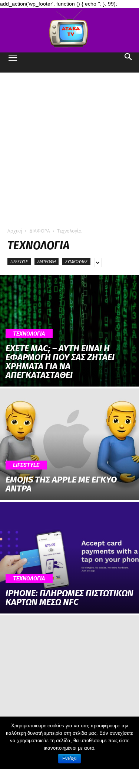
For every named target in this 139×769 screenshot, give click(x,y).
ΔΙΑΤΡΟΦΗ (46, 261)
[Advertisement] (69, 146)
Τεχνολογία (29, 333)
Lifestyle (19, 261)
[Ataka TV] (69, 30)
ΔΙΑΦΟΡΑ (39, 231)
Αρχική (14, 231)
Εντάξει (69, 758)
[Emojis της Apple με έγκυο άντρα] (69, 444)
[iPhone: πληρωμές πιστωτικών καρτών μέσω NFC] (69, 557)
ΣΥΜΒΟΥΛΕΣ (76, 261)
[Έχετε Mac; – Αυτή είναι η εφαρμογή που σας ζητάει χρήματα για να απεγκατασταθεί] (69, 331)
